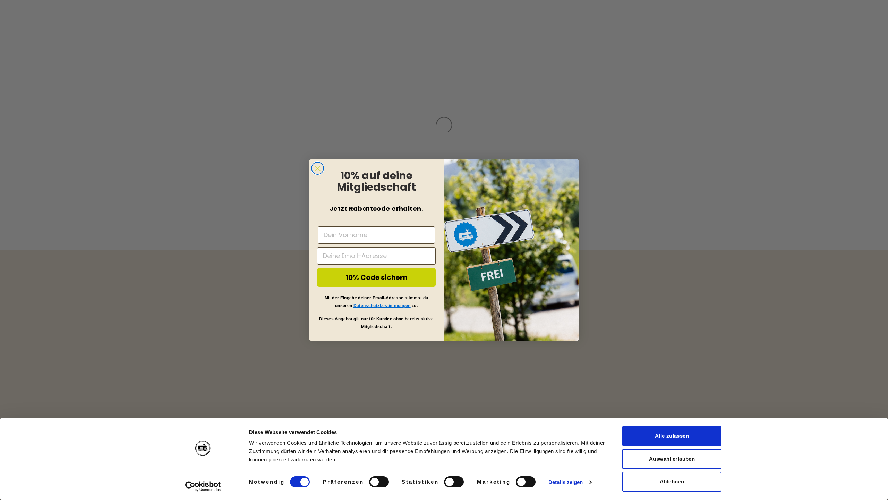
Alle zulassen (672, 436)
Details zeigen (565, 482)
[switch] (379, 482)
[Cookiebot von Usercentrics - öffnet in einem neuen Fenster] (203, 486)
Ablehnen (672, 481)
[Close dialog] (317, 168)
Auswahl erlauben (672, 459)
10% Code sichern (376, 277)
